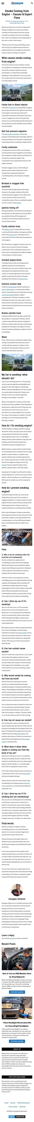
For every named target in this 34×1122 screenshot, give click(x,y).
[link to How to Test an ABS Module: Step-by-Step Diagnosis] (17, 959)
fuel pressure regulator (11, 134)
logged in (12, 938)
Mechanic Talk (19, 23)
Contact (12, 1103)
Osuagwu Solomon (19, 21)
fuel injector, (14, 108)
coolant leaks (11, 287)
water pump (13, 235)
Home (6, 1103)
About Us (22, 1106)
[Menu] (3, 3)
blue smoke (21, 734)
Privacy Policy (13, 1106)
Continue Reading (17, 992)
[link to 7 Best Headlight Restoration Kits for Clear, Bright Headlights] (17, 1008)
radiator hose (8, 229)
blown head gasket (8, 289)
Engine (12, 23)
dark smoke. (17, 203)
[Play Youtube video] (17, 537)
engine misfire (22, 633)
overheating (26, 773)
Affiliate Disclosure (23, 1103)
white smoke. (23, 279)
